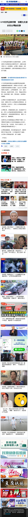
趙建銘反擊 (14, 4)
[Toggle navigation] (1, 1)
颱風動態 (22, 4)
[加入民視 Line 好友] (14, 344)
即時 (7, 4)
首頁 (2, 4)
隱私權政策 (7, 514)
